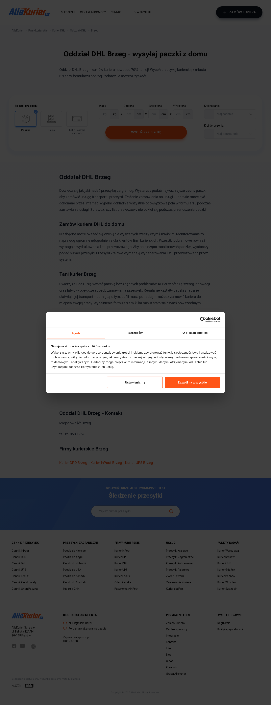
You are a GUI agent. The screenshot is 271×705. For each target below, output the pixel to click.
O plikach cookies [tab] (195, 332)
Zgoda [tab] (76, 333)
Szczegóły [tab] (135, 332)
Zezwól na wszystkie (192, 382)
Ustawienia (132, 382)
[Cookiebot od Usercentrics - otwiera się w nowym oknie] (203, 320)
